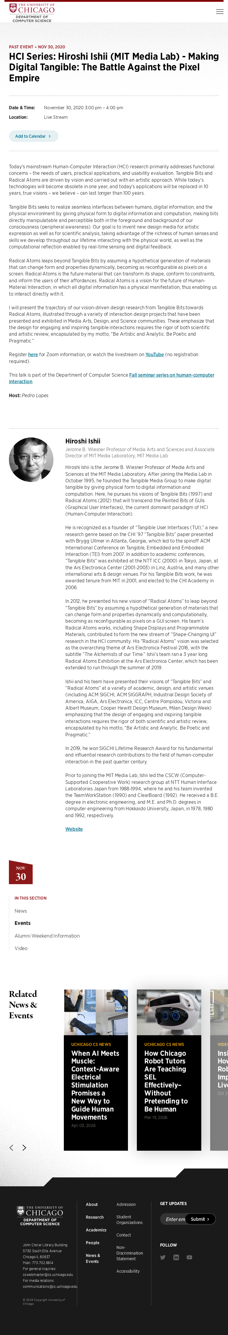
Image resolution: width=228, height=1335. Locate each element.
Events (23, 923)
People (92, 1242)
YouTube (154, 354)
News (21, 911)
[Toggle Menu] (220, 12)
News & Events (93, 1258)
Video (21, 948)
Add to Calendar (31, 136)
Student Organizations (129, 1219)
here (33, 354)
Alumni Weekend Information (47, 935)
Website (74, 829)
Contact (123, 1234)
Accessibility (128, 1271)
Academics (96, 1230)
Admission (126, 1204)
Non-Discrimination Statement (129, 1252)
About (92, 1204)
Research (94, 1217)
